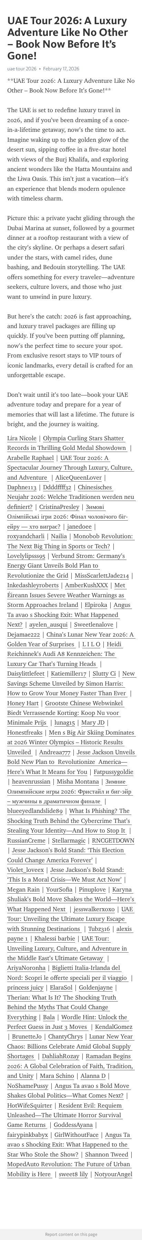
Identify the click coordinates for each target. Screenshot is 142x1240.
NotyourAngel (113, 1174)
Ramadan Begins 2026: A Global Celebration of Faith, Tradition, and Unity (71, 1066)
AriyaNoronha (26, 968)
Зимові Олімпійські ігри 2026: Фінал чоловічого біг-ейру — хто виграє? (67, 516)
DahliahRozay (60, 1056)
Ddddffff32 (57, 487)
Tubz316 (99, 929)
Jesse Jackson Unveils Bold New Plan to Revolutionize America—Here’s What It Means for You (71, 762)
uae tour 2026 (22, 69)
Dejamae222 (23, 634)
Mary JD (92, 722)
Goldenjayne (96, 987)
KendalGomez (113, 1027)
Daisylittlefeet (25, 673)
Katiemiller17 (68, 673)
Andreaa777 (54, 752)
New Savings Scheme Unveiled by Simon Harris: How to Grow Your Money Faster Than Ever (71, 683)
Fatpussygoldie (113, 772)
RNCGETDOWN (113, 840)
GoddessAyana (73, 1125)
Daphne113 (22, 487)
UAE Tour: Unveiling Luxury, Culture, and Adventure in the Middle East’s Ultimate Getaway (68, 948)
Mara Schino (57, 1076)
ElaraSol (61, 987)
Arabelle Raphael (30, 458)
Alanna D (93, 1076)
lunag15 (64, 722)
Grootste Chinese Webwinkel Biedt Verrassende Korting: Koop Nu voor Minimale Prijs (65, 713)
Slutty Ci (104, 673)
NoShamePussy (27, 1086)
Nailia (59, 536)
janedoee (79, 526)
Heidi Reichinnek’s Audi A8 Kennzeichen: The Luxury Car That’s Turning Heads (65, 654)
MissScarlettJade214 (102, 575)
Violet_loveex (25, 870)
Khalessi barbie (54, 938)
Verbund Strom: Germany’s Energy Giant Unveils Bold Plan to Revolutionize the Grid (66, 565)
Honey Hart (23, 703)
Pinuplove (92, 889)
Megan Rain (23, 889)
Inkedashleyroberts (33, 585)
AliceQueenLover (78, 477)
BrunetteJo (27, 1036)
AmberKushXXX (86, 585)
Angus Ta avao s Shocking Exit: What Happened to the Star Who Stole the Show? (69, 1144)
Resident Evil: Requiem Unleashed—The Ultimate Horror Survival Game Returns (65, 1115)
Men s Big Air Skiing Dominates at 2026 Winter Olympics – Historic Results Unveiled (71, 742)
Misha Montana (78, 781)
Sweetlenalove (93, 624)
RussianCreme (26, 840)
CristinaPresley (59, 507)
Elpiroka (96, 605)
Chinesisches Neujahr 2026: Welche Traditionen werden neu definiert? (71, 497)
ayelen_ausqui (48, 624)
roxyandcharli (25, 536)
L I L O (91, 644)
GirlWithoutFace (76, 1135)
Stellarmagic (68, 840)
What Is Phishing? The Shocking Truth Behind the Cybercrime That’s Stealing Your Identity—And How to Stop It (69, 820)
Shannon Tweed (106, 1154)
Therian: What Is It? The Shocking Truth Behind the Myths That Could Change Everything (62, 1007)
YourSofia (59, 889)
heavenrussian (31, 781)
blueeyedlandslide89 (35, 811)
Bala (49, 1017)
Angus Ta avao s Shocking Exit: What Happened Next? (69, 614)
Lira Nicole (22, 438)
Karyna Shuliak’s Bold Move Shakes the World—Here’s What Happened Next (71, 899)
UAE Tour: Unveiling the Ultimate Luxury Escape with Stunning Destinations (70, 919)
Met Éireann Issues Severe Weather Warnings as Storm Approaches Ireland (67, 595)
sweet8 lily (73, 1174)
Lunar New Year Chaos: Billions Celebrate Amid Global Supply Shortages (70, 1046)
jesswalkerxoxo (94, 909)
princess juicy (25, 987)
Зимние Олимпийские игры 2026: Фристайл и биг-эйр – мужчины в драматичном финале (70, 791)
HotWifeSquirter (29, 1105)
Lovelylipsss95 (26, 556)
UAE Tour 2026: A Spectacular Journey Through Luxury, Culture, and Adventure (70, 467)
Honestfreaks (24, 732)
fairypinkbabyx (27, 1135)
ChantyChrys (65, 1036)
